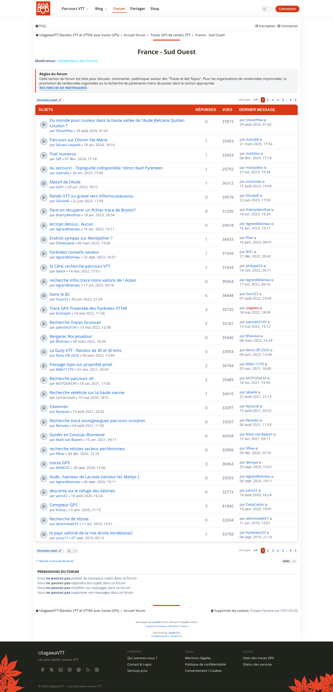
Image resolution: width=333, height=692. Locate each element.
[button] (255, 100)
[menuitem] (40, 26)
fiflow (60, 453)
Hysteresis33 (256, 532)
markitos (253, 153)
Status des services (257, 664)
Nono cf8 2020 (67, 355)
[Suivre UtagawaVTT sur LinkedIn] (60, 670)
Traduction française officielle (161, 626)
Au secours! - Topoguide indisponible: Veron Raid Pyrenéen (106, 168)
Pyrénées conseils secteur (74, 252)
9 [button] (290, 100)
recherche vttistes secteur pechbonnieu (87, 448)
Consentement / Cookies (203, 671)
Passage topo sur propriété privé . (82, 364)
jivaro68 (252, 139)
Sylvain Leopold (68, 144)
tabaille (251, 392)
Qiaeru (184, 626)
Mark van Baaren (69, 439)
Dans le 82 (60, 294)
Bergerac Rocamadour (71, 336)
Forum (119, 8)
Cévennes (59, 406)
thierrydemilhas (68, 215)
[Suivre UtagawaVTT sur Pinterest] (79, 670)
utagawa (252, 307)
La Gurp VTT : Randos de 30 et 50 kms (85, 350)
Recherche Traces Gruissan (75, 322)
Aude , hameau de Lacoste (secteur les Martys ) (94, 476)
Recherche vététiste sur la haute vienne (87, 392)
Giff (58, 158)
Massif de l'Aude (65, 182)
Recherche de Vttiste (69, 518)
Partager (137, 8)
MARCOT (63, 467)
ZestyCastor (255, 504)
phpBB (155, 622)
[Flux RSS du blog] (97, 670)
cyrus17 (62, 538)
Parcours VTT (73, 8)
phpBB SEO (174, 632)
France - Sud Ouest (167, 52)
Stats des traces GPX (258, 658)
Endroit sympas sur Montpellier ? (81, 238)
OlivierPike (64, 130)
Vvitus (60, 509)
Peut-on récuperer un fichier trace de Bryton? (93, 210)
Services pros (137, 671)
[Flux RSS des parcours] (88, 670)
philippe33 (254, 265)
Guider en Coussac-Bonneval (77, 434)
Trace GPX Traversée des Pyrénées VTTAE (88, 308)
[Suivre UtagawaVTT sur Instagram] (69, 670)
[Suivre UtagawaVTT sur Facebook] (42, 670)
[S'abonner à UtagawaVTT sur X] (51, 670)
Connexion (287, 9)
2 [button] (268, 100)
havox (60, 271)
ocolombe (253, 181)
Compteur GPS (63, 504)
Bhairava (63, 341)
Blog (99, 8)
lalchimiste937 (67, 523)
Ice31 (60, 187)
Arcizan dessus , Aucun (71, 224)
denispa (252, 462)
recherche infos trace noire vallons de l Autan (93, 280)
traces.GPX (60, 462)
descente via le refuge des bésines (82, 490)
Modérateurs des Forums (78, 60)
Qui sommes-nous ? (142, 658)
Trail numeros (63, 153)
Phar (249, 237)
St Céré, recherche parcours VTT (80, 266)
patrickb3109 (66, 327)
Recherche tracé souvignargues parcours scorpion (97, 420)
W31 (249, 251)
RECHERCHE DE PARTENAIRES (63, 87)
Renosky (62, 425)
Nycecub (62, 411)
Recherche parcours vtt (72, 378)
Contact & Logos (139, 664)
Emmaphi (63, 313)
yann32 (62, 495)
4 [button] (278, 100)
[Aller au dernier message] (265, 120)
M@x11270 (65, 369)
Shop (154, 8)
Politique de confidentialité (205, 664)
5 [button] (283, 100)
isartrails (62, 173)
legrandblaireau (68, 229)
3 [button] (273, 100)
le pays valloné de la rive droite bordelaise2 (91, 533)
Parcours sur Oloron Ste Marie (78, 139)
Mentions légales (198, 658)
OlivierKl (62, 201)
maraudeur (254, 167)
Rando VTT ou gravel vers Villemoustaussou (91, 196)
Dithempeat (65, 243)
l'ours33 (62, 299)
